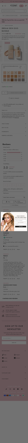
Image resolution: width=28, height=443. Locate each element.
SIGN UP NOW (21, 226)
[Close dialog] (26, 212)
